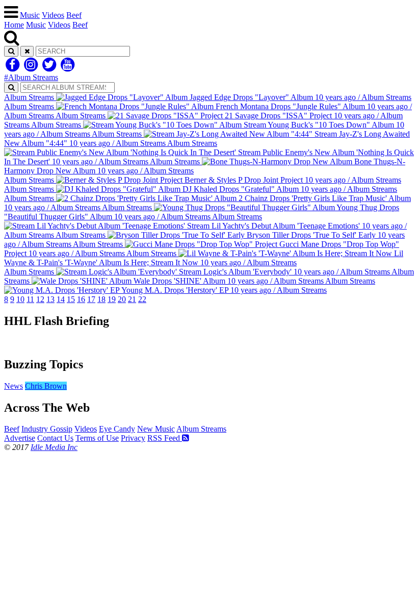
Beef (74, 15)
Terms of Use (97, 438)
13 (50, 299)
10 (20, 299)
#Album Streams (31, 77)
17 (91, 299)
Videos (53, 15)
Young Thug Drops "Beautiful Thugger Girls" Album (201, 212)
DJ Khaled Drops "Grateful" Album (200, 189)
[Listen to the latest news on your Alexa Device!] (209, 342)
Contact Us (55, 438)
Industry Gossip (46, 428)
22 (142, 299)
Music (30, 15)
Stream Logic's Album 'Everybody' (197, 271)
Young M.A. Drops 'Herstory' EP (247, 285)
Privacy (133, 438)
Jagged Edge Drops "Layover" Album (207, 97)
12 (40, 299)
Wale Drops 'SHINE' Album (209, 276)
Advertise (19, 438)
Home (14, 24)
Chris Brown (46, 386)
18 (101, 299)
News (13, 386)
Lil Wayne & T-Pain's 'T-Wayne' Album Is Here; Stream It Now (203, 258)
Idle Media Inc (54, 447)
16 (81, 299)
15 (71, 299)
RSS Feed (164, 438)
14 (61, 299)
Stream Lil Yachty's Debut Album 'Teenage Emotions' (205, 225)
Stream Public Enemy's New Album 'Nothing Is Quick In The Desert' (209, 152)
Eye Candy (117, 428)
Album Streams (201, 428)
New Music (156, 428)
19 (112, 299)
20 (122, 299)
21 (132, 299)
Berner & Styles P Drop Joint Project (202, 179)
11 (30, 299)
